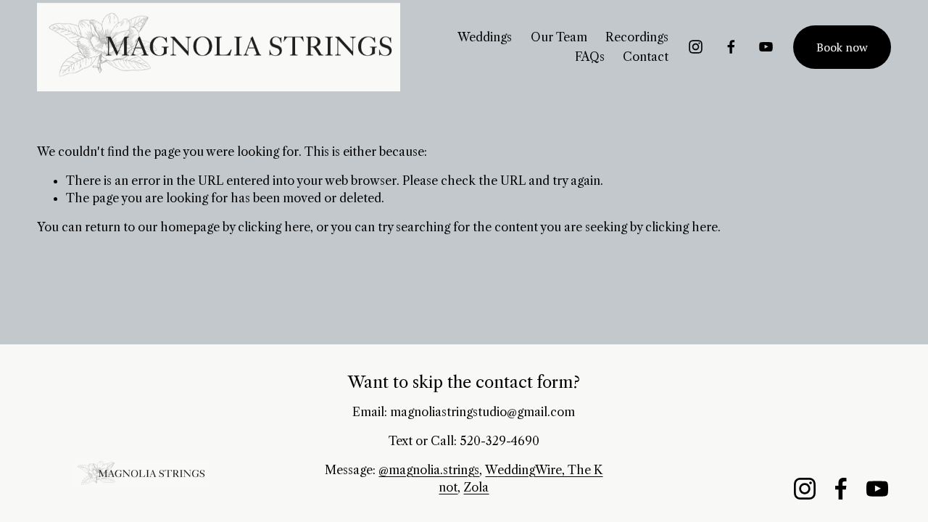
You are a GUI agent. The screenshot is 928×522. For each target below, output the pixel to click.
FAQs (590, 56)
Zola (476, 487)
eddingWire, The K (549, 470)
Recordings (636, 37)
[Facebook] (731, 46)
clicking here (274, 227)
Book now (842, 47)
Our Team (559, 37)
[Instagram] (695, 46)
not (448, 487)
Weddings (484, 37)
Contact (645, 56)
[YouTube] (766, 46)
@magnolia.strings (428, 470)
